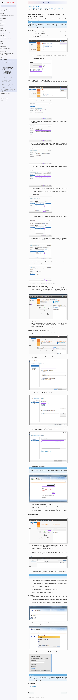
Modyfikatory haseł (4, 33)
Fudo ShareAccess (4, 51)
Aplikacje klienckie (4, 56)
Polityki (2, 35)
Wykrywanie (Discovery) (5, 32)
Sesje (2, 41)
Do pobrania (3, 37)
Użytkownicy (3, 18)
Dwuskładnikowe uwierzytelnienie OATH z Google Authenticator (8, 62)
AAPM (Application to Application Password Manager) (7, 54)
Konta (2, 25)
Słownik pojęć (3, 94)
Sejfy (2, 28)
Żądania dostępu (4, 30)
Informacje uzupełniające (5, 48)
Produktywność (4, 44)
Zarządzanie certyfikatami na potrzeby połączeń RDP (6, 81)
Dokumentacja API (4, 96)
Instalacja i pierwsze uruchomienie (7, 15)
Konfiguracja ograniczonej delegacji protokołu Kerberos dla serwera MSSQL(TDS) (8, 90)
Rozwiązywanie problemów (6, 57)
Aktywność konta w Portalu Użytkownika (6, 39)
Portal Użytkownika (4, 98)
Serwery (2, 20)
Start (30, 6)
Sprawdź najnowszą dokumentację (53, 2)
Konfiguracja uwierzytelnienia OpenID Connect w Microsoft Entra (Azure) (8, 64)
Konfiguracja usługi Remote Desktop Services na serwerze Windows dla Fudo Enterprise (8, 68)
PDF (2, 100)
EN (6, 100)
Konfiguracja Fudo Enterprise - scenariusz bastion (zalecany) (8, 75)
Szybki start (3, 16)
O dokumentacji (4, 9)
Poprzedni (32, 692)
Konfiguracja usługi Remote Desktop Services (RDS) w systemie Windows (7, 72)
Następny (64, 692)
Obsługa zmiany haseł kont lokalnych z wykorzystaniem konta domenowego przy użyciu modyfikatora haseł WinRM (8, 86)
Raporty (2, 43)
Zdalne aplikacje (4, 23)
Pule (2, 21)
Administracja (3, 46)
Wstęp (2, 13)
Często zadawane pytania (5, 93)
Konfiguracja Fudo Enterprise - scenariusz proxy (8, 78)
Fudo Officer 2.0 (4, 49)
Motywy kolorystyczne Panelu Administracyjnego (6, 11)
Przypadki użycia (4, 59)
